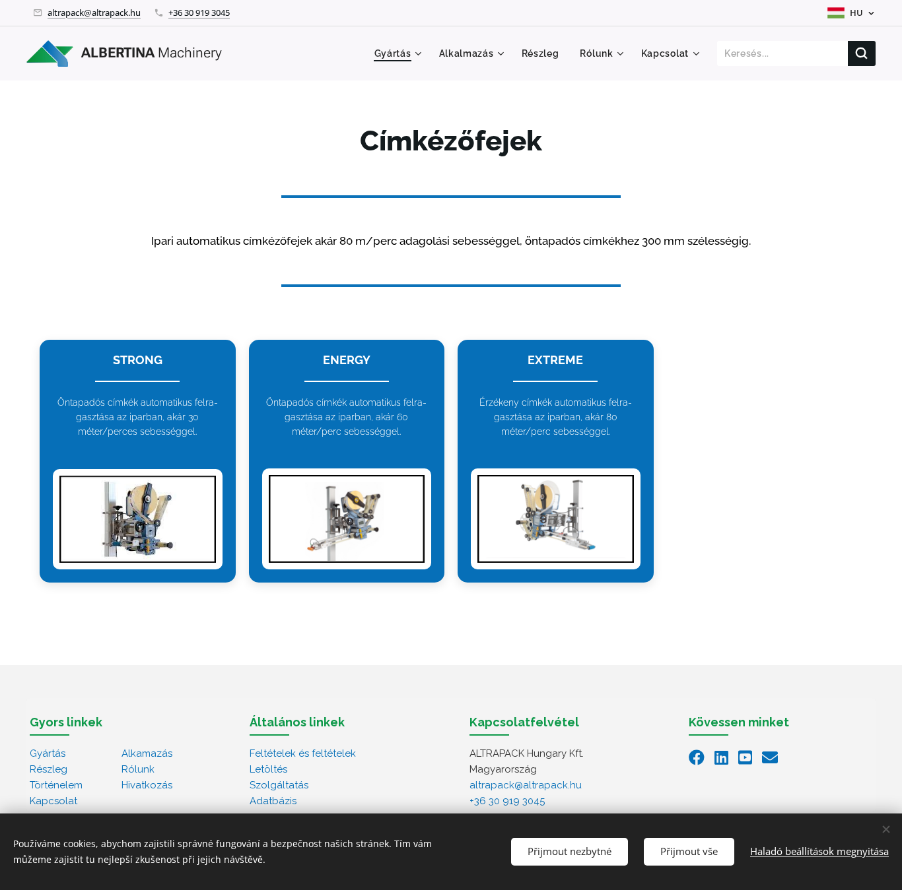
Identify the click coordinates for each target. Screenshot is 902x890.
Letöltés (268, 769)
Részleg (48, 769)
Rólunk (138, 769)
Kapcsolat (53, 801)
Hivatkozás (146, 785)
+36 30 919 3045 (199, 12)
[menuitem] (400, 53)
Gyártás (47, 753)
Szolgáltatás (279, 785)
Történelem (56, 785)
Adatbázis (273, 801)
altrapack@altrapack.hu (94, 12)
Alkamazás (146, 753)
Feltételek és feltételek (303, 753)
